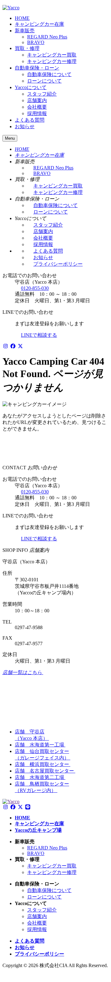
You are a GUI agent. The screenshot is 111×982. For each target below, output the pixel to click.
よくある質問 (29, 120)
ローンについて (44, 80)
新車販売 (25, 30)
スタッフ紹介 (42, 94)
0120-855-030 (35, 288)
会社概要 (37, 107)
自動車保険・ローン (37, 67)
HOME (22, 18)
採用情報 (37, 113)
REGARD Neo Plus (47, 36)
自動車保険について (49, 74)
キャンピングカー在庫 (39, 24)
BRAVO (35, 42)
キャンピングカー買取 (51, 54)
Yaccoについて (31, 87)
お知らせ (25, 126)
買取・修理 (27, 48)
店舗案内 (37, 100)
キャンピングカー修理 (51, 61)
